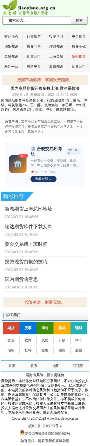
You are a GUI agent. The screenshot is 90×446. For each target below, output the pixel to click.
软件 (28, 340)
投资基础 (79, 46)
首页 (12, 366)
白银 (45, 350)
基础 (62, 328)
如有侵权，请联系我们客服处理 (45, 441)
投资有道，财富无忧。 (45, 302)
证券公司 (79, 66)
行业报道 (34, 36)
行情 (62, 340)
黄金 (11, 340)
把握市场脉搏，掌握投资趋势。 (45, 80)
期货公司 (34, 56)
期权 (11, 350)
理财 (78, 328)
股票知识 (56, 66)
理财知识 (56, 46)
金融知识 (11, 56)
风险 (45, 340)
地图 (56, 366)
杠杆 (28, 350)
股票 (28, 328)
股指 (62, 350)
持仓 (78, 340)
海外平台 (11, 66)
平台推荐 (79, 36)
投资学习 (56, 36)
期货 (11, 328)
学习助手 (14, 315)
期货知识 (11, 46)
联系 (34, 366)
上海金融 (56, 56)
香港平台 (34, 66)
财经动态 (11, 36)
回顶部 (78, 366)
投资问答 (34, 46)
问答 (45, 328)
